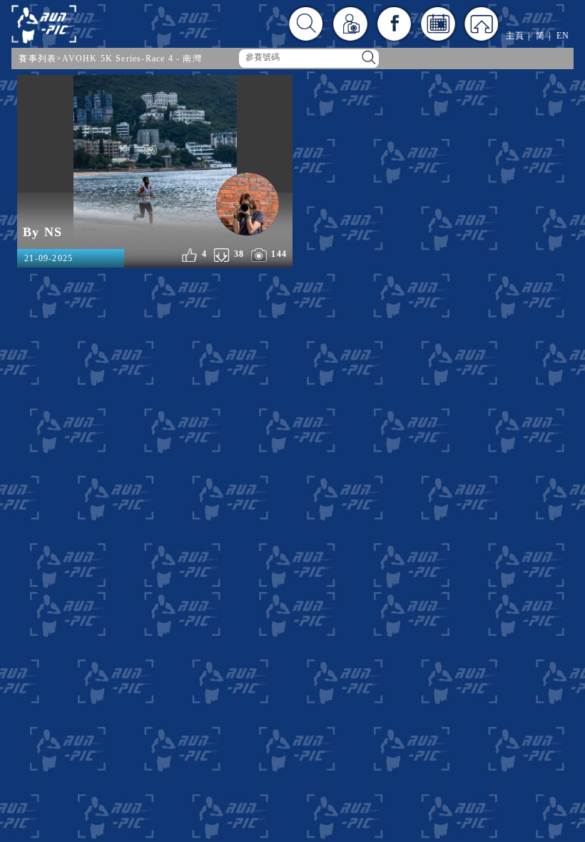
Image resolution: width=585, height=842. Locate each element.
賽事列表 (37, 59)
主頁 (515, 36)
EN (562, 36)
